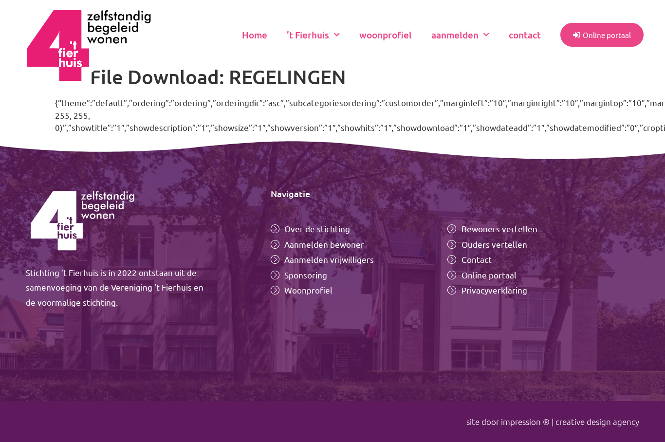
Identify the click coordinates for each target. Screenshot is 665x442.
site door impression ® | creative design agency (552, 421)
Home (254, 35)
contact (525, 35)
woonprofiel (385, 35)
